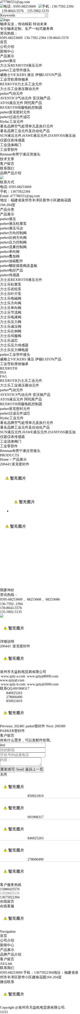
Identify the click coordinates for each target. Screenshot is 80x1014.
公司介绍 (7, 47)
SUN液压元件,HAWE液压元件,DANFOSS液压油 (38, 135)
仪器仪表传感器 (12, 140)
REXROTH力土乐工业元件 (21, 84)
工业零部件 (9, 149)
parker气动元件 (11, 93)
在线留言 (7, 901)
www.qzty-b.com (13, 684)
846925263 (35, 838)
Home (4, 459)
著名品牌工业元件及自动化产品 (25, 131)
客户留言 (7, 164)
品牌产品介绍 (10, 173)
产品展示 (7, 56)
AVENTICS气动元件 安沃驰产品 (25, 98)
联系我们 (7, 168)
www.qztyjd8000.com (42, 676)
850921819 (35, 796)
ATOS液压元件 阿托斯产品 (21, 103)
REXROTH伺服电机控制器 (21, 107)
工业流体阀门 (10, 145)
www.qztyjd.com (12, 680)
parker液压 (8, 61)
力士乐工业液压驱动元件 (19, 89)
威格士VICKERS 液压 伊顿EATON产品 (30, 75)
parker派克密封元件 (15, 112)
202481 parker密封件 (29, 726)
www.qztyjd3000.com (42, 684)
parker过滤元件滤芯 (15, 117)
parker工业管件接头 (15, 70)
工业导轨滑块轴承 (14, 79)
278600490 (35, 859)
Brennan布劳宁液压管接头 (20, 154)
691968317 (35, 817)
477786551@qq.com (15, 2)
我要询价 (7, 590)
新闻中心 (7, 51)
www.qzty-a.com (13, 676)
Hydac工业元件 (12, 121)
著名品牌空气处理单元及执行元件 (26, 126)
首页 (3, 42)
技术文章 (7, 159)
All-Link (6, 963)
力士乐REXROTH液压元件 (21, 65)
